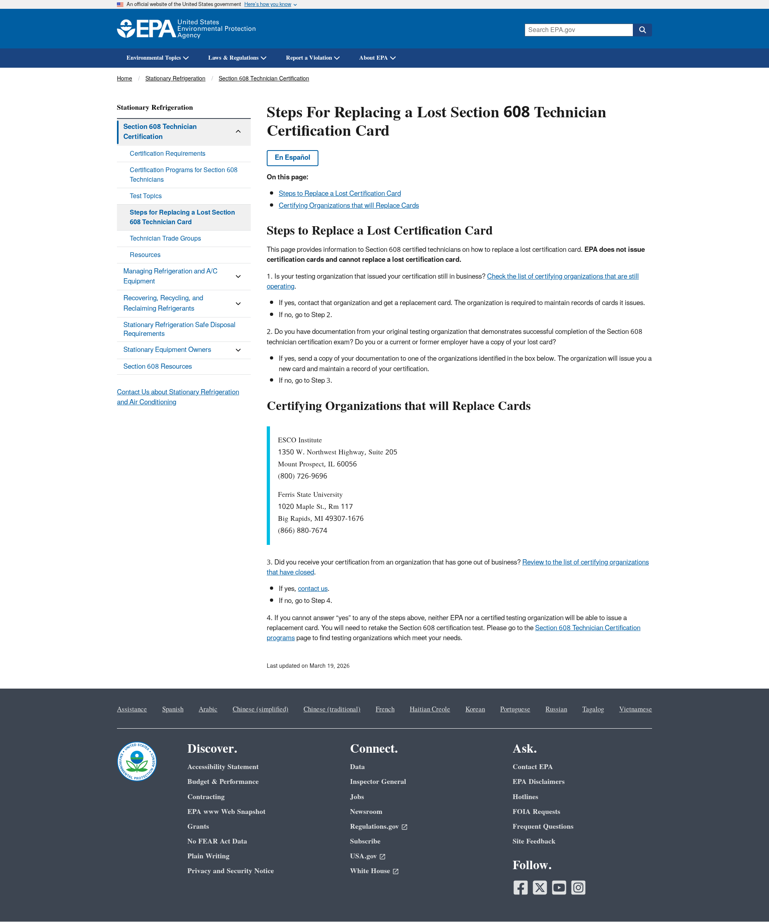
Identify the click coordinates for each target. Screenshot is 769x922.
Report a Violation (309, 58)
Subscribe (365, 841)
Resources (145, 255)
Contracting (206, 797)
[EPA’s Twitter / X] (540, 888)
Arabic (208, 709)
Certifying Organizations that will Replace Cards (349, 206)
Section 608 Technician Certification (264, 78)
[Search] (642, 30)
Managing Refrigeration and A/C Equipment (170, 276)
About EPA (373, 58)
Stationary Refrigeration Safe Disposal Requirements (179, 329)
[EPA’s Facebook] (521, 888)
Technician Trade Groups (165, 238)
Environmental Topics (154, 58)
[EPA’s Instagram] (578, 888)
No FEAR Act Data (217, 841)
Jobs (357, 797)
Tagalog (593, 709)
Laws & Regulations (233, 58)
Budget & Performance (223, 781)
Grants (198, 826)
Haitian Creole (430, 709)
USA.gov (363, 856)
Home (124, 78)
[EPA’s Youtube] (559, 888)
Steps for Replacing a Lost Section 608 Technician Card (182, 217)
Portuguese (515, 709)
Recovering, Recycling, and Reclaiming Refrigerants (163, 303)
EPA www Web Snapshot (226, 812)
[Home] (186, 28)
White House (370, 871)
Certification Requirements (167, 154)
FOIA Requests (536, 812)
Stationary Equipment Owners (167, 350)
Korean (475, 709)
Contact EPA (533, 767)
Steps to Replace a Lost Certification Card (340, 194)
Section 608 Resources (157, 367)
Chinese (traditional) (332, 709)
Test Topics (146, 196)
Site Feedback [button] (534, 841)
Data (357, 767)
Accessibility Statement (223, 767)
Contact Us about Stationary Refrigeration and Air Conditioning (178, 397)
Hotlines (525, 797)
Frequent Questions (543, 826)
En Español (292, 158)
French (385, 709)
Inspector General (378, 781)
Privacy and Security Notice (230, 871)
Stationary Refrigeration (175, 78)
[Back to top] (747, 900)
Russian (556, 709)
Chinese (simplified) (260, 709)
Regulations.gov (374, 826)
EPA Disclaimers (539, 781)
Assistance (132, 709)
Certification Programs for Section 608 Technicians (184, 175)
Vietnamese (635, 709)
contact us (313, 589)
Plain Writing (208, 856)
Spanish (172, 709)
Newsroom (366, 812)
